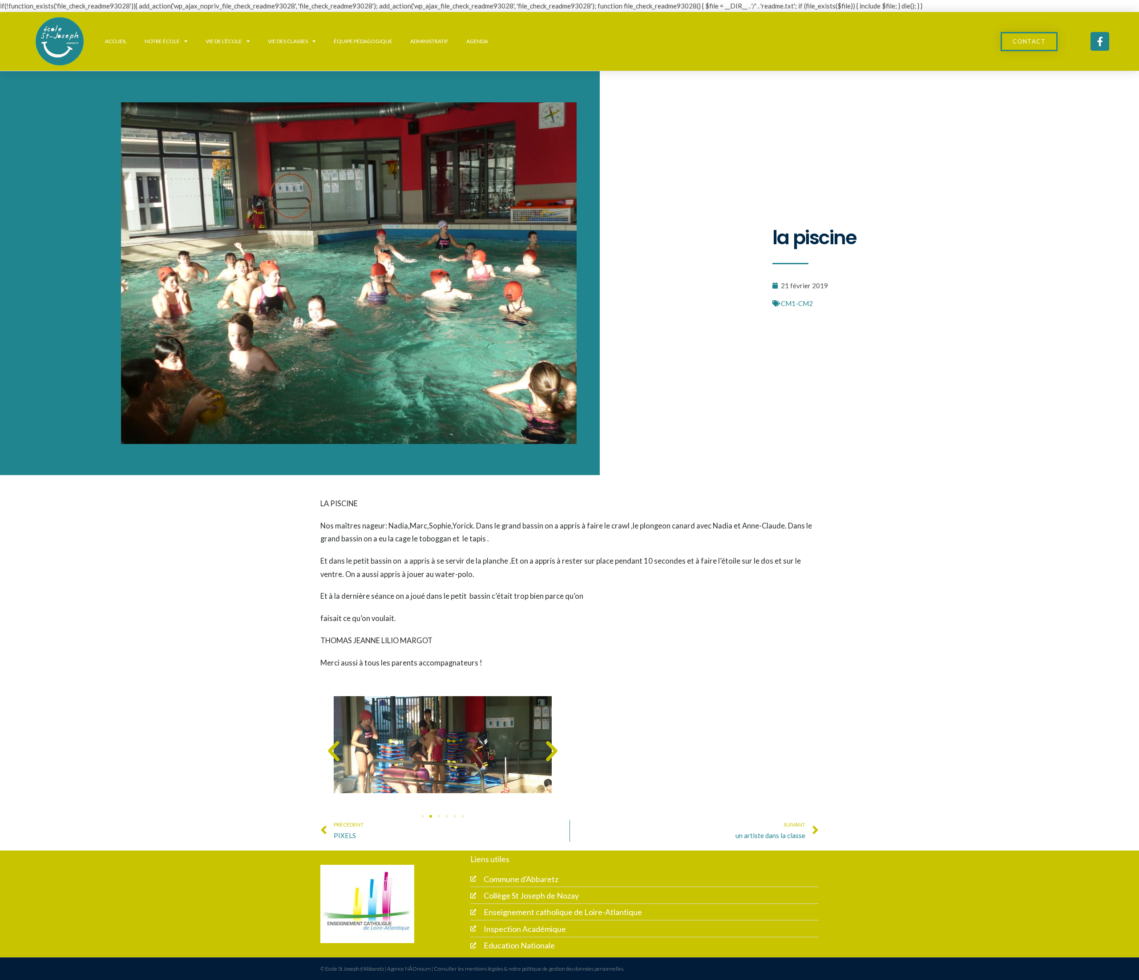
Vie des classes (288, 41)
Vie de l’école (224, 41)
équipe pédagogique (363, 41)
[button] (333, 751)
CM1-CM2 (797, 303)
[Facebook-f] (1100, 41)
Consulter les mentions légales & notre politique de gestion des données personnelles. (529, 968)
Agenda (477, 41)
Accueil (116, 41)
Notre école (162, 41)
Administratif (429, 41)
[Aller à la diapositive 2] (430, 816)
